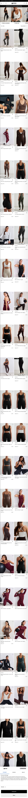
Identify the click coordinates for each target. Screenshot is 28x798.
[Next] (26, 16)
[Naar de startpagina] (14, 3)
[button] (10, 177)
